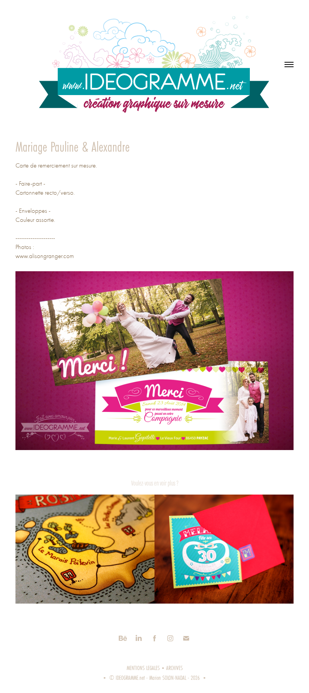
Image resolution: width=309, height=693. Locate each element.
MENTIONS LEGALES (143, 667)
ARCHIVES (174, 667)
